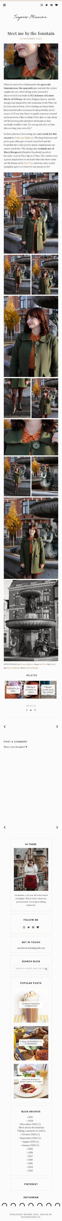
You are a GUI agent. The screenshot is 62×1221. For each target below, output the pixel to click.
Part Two (28, 163)
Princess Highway (24, 137)
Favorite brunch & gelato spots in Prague (31, 1080)
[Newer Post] (5, 726)
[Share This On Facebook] (27, 710)
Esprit (53, 664)
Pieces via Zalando (13, 668)
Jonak (28, 668)
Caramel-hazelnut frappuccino (31, 1004)
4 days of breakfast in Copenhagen (31, 1042)
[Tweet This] (31, 710)
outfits (31, 706)
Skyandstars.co (30, 1217)
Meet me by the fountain (31, 1127)
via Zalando (34, 668)
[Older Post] (57, 726)
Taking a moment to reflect (31, 1130)
